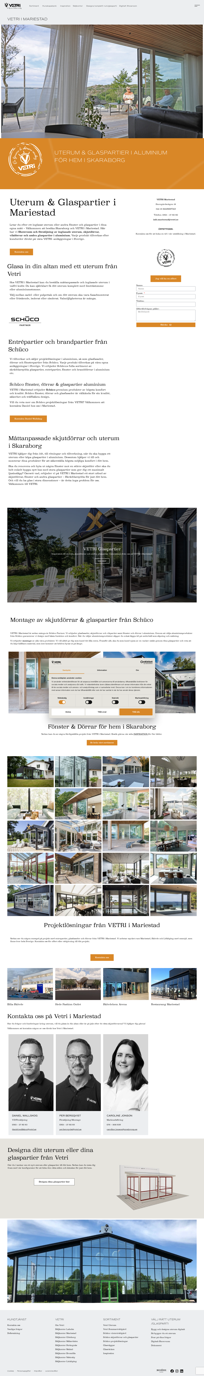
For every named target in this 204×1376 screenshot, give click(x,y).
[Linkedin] (181, 1371)
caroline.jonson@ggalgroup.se (122, 1129)
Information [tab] (102, 670)
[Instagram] (176, 1371)
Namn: (139, 285)
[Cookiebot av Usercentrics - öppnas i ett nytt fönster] (142, 662)
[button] (165, 278)
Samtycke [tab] (67, 670)
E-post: (139, 293)
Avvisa (68, 712)
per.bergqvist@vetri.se (70, 1129)
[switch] (88, 702)
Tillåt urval (102, 712)
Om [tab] (137, 670)
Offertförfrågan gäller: (147, 309)
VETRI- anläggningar (57, 239)
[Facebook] (172, 1371)
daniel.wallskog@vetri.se (24, 1129)
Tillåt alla (136, 712)
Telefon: (140, 301)
